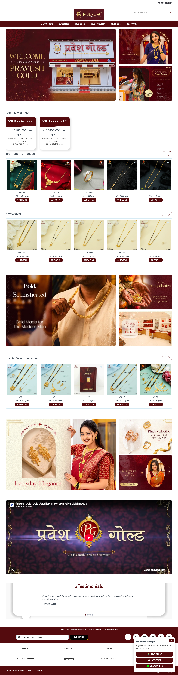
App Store (156, 660)
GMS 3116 (22, 253)
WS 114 (22, 397)
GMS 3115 (55, 253)
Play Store (156, 654)
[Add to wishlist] (34, 162)
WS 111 (56, 397)
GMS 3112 (155, 253)
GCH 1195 (156, 192)
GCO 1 (88, 397)
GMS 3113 (122, 253)
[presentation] (164, 153)
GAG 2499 (89, 192)
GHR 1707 (56, 192)
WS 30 (155, 397)
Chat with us (156, 666)
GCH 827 (122, 192)
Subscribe (79, 637)
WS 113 (122, 397)
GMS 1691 (22, 192)
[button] (85, 615)
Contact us (22, 200)
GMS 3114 (89, 253)
